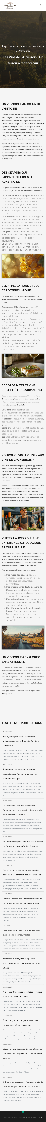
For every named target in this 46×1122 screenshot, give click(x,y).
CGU (40, 1117)
